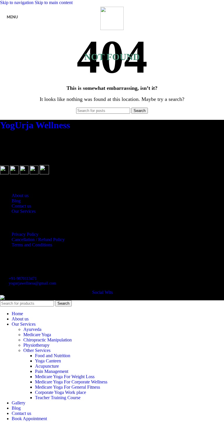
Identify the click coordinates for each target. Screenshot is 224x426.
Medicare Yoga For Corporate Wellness (71, 381)
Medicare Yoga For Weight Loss (64, 376)
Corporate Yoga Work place (60, 392)
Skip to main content (54, 2)
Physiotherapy (36, 345)
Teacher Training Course (57, 397)
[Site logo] (112, 28)
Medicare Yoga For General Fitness (67, 387)
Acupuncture (47, 366)
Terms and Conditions (32, 244)
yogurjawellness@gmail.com (32, 283)
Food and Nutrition (52, 355)
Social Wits (102, 292)
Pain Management (51, 371)
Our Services (24, 211)
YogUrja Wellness (35, 125)
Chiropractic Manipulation (47, 339)
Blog (16, 200)
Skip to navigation (17, 2)
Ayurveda (32, 329)
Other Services (36, 350)
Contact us (21, 206)
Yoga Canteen (48, 360)
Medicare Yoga (37, 334)
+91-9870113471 (23, 278)
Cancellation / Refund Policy (38, 239)
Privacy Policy (25, 234)
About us (20, 195)
